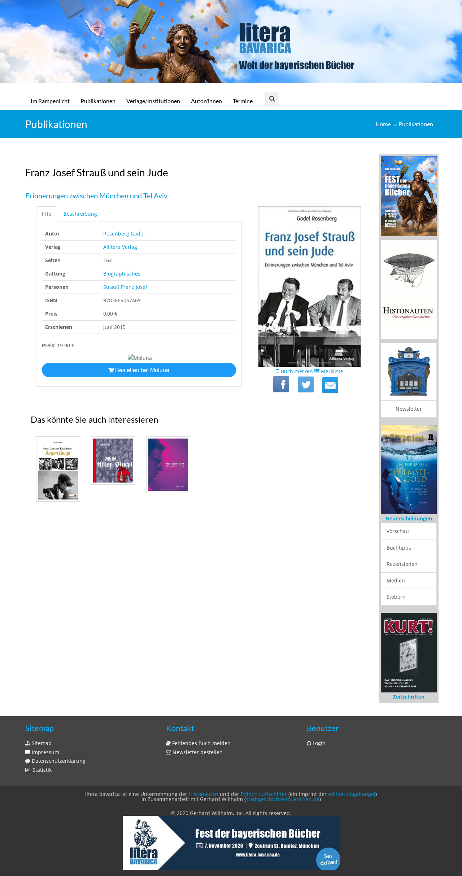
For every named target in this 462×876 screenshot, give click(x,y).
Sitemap (41, 743)
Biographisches (121, 273)
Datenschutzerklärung (58, 760)
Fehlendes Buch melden (201, 743)
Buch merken (296, 371)
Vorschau (398, 531)
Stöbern (396, 596)
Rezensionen (402, 563)
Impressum (44, 752)
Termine (243, 100)
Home (383, 124)
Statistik (41, 769)
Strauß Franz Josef (125, 286)
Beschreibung (80, 213)
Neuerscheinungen (408, 518)
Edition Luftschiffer (264, 794)
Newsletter (409, 408)
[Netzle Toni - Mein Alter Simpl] (113, 460)
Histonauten (203, 794)
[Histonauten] (409, 195)
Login (318, 743)
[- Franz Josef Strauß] (168, 464)
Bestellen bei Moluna (141, 370)
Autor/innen (206, 100)
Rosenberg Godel (124, 233)
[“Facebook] (281, 384)
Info (46, 213)
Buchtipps (399, 547)
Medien (396, 580)
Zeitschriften (408, 696)
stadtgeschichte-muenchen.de (282, 799)
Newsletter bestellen (197, 752)
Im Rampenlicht (50, 100)
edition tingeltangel (351, 794)
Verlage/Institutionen (153, 100)
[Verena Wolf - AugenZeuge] (58, 469)
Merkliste (331, 371)
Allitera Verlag (120, 246)
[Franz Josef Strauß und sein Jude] (330, 385)
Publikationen (98, 100)
